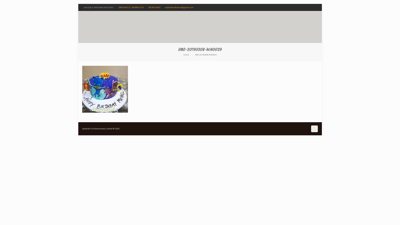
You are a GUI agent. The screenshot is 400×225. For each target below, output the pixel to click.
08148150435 (154, 7)
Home (186, 55)
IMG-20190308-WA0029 (206, 55)
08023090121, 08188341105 (131, 7)
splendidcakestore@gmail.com (179, 7)
